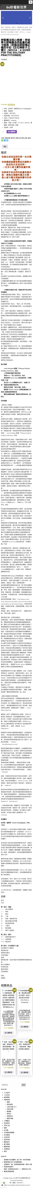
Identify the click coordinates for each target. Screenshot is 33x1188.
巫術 (25, 138)
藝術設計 (7, 1142)
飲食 (5, 1151)
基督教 (9, 1111)
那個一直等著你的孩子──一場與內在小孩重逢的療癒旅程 (17, 1170)
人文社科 (7, 1095)
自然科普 (7, 1140)
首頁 (2, 27)
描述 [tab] (4, 146)
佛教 (8, 1102)
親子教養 (7, 1144)
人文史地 (7, 1093)
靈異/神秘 (10, 1118)
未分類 (6, 1130)
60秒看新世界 (16, 7)
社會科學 (7, 1137)
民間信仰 (10, 1116)
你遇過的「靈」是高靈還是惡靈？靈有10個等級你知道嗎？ (18, 1165)
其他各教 (10, 1104)
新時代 (14, 27)
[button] (31, 2)
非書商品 (7, 1149)
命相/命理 (10, 1109)
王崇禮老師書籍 (9, 1133)
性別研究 (7, 1123)
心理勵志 (7, 1121)
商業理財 (7, 1097)
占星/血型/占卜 (12, 1107)
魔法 (29, 138)
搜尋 (23, 1085)
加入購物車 (11, 132)
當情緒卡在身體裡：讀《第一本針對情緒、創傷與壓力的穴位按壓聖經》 (18, 1161)
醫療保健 (7, 1147)
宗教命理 (7, 27)
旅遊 (5, 1128)
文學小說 (7, 1125)
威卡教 (21, 138)
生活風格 (7, 1135)
